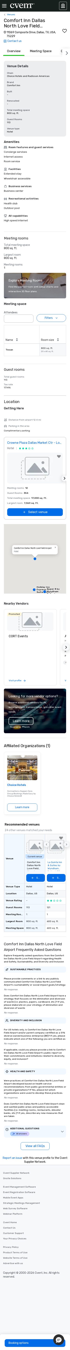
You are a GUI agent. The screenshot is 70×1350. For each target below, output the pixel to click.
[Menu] (4, 6)
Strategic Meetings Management (21, 1203)
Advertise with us (13, 1263)
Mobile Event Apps (13, 1197)
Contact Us (9, 1227)
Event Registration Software (19, 1192)
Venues (11, 14)
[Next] (66, 52)
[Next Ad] (64, 478)
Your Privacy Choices (14, 1238)
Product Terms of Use (15, 1252)
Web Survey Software (15, 1208)
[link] (30, 621)
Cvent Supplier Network (16, 1173)
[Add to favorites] (64, 31)
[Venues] (63, 6)
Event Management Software (19, 1186)
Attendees (11, 312)
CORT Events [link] (18, 636)
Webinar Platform (12, 1214)
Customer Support (13, 1233)
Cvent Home (10, 1222)
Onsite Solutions (12, 1178)
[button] (29, 317)
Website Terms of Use (15, 1258)
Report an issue (12, 1158)
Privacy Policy (11, 1247)
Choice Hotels (16, 785)
